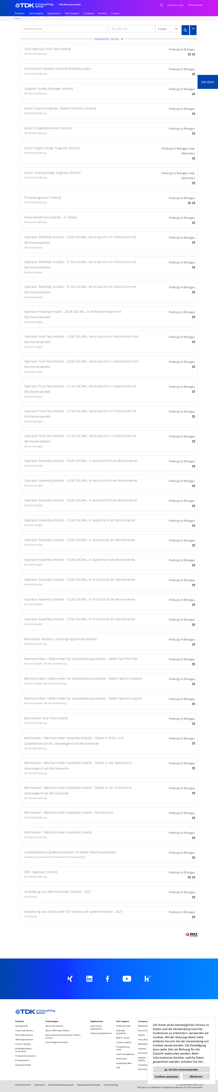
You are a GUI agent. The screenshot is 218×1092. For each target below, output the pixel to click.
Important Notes (23, 1065)
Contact (115, 13)
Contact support (123, 1042)
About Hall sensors (54, 1026)
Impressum (39, 1084)
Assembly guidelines (121, 1032)
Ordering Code (123, 1026)
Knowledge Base (123, 1063)
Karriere (102, 13)
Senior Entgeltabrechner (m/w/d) (48, 128)
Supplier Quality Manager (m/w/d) (48, 88)
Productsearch (22, 1060)
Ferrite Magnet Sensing (56, 1042)
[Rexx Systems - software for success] (192, 935)
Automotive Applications (96, 1027)
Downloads (121, 1058)
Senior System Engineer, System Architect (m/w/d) (60, 108)
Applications (53, 13)
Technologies (36, 13)
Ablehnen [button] (196, 1076)
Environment (144, 1030)
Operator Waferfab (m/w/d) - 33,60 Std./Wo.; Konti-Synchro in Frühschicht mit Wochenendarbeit (80, 239)
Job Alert (207, 82)
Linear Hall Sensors (24, 1030)
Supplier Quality (142, 1059)
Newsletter (143, 1044)
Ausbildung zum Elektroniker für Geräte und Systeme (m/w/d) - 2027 (73, 911)
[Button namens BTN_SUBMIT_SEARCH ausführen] (185, 30)
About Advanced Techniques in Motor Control (63, 1036)
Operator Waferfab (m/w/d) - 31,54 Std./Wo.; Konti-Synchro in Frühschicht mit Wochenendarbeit (80, 264)
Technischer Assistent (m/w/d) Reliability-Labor (57, 69)
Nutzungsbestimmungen (88, 1084)
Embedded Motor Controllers (23, 1050)
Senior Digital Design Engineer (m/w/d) (52, 148)
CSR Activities (144, 1069)
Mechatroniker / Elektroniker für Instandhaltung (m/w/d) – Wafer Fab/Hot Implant (83, 678)
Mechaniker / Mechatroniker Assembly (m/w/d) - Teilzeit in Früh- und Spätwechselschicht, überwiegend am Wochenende (73, 740)
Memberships (144, 1026)
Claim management (125, 1054)
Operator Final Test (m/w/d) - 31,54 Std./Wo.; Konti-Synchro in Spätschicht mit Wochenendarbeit (80, 389)
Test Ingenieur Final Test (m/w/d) (47, 49)
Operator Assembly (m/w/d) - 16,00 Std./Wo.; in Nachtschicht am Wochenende (80, 461)
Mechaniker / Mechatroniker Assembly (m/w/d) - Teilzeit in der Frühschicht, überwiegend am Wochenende (78, 790)
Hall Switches (21, 1026)
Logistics (142, 1048)
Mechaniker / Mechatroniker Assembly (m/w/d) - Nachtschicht (69, 812)
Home (17, 18)
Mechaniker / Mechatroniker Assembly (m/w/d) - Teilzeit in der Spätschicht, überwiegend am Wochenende (78, 765)
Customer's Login (175, 5)
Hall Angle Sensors (24, 1035)
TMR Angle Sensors (24, 1039)
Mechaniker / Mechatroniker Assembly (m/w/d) (58, 832)
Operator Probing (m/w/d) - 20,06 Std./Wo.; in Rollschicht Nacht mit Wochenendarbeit (72, 314)
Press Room (143, 1039)
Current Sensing (23, 1044)
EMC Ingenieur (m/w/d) (40, 872)
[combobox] (167, 28)
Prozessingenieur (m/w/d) (42, 197)
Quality (141, 1035)
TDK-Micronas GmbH (70, 4)
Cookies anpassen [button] (166, 1076)
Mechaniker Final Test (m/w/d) (46, 718)
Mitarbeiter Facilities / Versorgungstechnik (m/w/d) (60, 639)
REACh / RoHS (122, 1037)
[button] (109, 38)
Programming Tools (122, 1048)
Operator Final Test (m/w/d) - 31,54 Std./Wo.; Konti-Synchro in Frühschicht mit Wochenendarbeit (80, 413)
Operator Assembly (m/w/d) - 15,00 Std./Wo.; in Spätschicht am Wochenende (79, 520)
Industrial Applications (101, 1033)
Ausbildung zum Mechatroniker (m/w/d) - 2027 (57, 892)
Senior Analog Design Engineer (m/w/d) (52, 173)
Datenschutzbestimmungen (61, 1084)
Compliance (143, 1065)
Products (20, 13)
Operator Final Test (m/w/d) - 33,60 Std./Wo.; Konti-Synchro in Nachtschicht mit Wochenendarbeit (81, 339)
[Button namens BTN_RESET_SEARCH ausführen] (193, 28)
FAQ (118, 1067)
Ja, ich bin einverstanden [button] (181, 1069)
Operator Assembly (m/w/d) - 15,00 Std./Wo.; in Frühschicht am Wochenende (79, 579)
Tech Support (72, 13)
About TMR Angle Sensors (57, 1030)
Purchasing (143, 1053)
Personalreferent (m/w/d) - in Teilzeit (50, 217)
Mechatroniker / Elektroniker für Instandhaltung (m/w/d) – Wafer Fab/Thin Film (81, 659)
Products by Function (25, 1056)
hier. (201, 1062)
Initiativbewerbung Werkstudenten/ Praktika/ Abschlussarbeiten (70, 852)
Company (88, 13)
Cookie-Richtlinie (23, 1084)
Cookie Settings (111, 1084)
